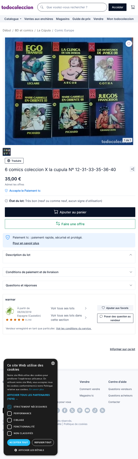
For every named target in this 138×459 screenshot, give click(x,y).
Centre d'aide (117, 382)
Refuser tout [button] (42, 442)
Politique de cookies (75, 423)
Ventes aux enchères (38, 19)
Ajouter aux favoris (117, 307)
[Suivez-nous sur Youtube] (87, 410)
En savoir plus (36, 389)
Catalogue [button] (11, 19)
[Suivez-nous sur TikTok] (95, 410)
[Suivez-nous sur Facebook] (64, 410)
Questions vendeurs (120, 389)
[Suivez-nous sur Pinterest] (79, 410)
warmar (10, 299)
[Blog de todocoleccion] (102, 410)
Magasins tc (87, 395)
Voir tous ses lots (62, 308)
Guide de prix (81, 19)
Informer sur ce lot (122, 349)
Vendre (98, 19)
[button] (69, 255)
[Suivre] (129, 43)
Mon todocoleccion (120, 19)
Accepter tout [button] (19, 442)
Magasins (63, 19)
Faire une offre (73, 224)
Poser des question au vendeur (117, 318)
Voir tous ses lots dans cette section (66, 317)
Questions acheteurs (120, 395)
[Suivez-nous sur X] (72, 410)
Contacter (114, 401)
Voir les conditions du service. (73, 328)
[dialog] (31, 407)
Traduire (16, 160)
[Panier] (133, 7)
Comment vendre (90, 389)
